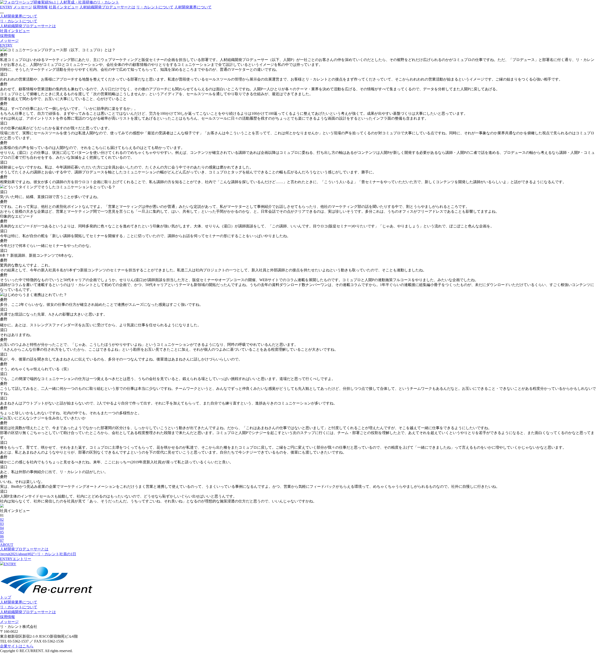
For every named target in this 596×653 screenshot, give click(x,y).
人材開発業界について (193, 7)
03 (2, 524)
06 (2, 536)
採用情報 (40, 7)
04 (2, 528)
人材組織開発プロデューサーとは (107, 7)
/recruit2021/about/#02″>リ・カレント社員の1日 (38, 554)
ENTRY (6, 7)
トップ (5, 597)
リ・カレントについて (154, 7)
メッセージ (22, 7)
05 (2, 532)
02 (2, 520)
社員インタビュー (63, 7)
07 (2, 540)
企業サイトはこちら (17, 646)
